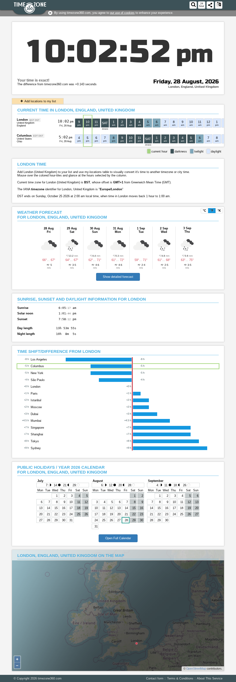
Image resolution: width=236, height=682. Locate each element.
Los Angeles (39, 359)
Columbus (24, 135)
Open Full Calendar (118, 538)
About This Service (209, 678)
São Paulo (37, 380)
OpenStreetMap (196, 668)
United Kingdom (25, 122)
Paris (34, 393)
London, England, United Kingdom (193, 87)
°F (211, 210)
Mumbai (36, 420)
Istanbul (36, 400)
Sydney (36, 448)
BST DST (34, 120)
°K (219, 210)
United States (24, 138)
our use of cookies (122, 13)
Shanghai (37, 434)
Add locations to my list (40, 101)
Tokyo (35, 441)
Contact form (154, 678)
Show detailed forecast (118, 276)
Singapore (37, 427)
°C (204, 210)
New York (37, 373)
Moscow (36, 407)
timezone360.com (50, 678)
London (22, 119)
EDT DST (38, 136)
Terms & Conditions (180, 678)
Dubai (34, 414)
